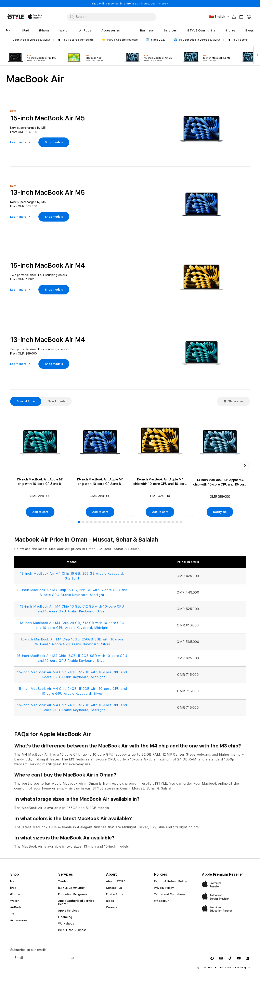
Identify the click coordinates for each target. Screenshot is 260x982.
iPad (13, 887)
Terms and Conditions (169, 894)
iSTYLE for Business (72, 930)
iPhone (15, 894)
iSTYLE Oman (216, 967)
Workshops (66, 923)
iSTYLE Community (71, 887)
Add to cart (40, 512)
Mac (13, 881)
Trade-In (64, 881)
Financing (65, 917)
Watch (14, 900)
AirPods (15, 907)
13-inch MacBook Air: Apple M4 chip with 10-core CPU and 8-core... (40, 481)
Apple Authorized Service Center (76, 902)
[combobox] (111, 17)
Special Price (26, 401)
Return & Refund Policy (170, 881)
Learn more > (159, 3)
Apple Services (68, 910)
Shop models (54, 142)
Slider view (235, 401)
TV (12, 913)
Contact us (114, 887)
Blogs (110, 900)
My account (162, 900)
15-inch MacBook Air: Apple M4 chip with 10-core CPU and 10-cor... (160, 481)
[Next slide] (256, 54)
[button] (79, 522)
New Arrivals (56, 401)
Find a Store (114, 894)
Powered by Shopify (237, 967)
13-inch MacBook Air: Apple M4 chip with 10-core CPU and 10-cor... (220, 482)
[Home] (15, 16)
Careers (111, 907)
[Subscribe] (72, 958)
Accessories (18, 920)
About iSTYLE (115, 881)
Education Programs (72, 894)
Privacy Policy (164, 887)
